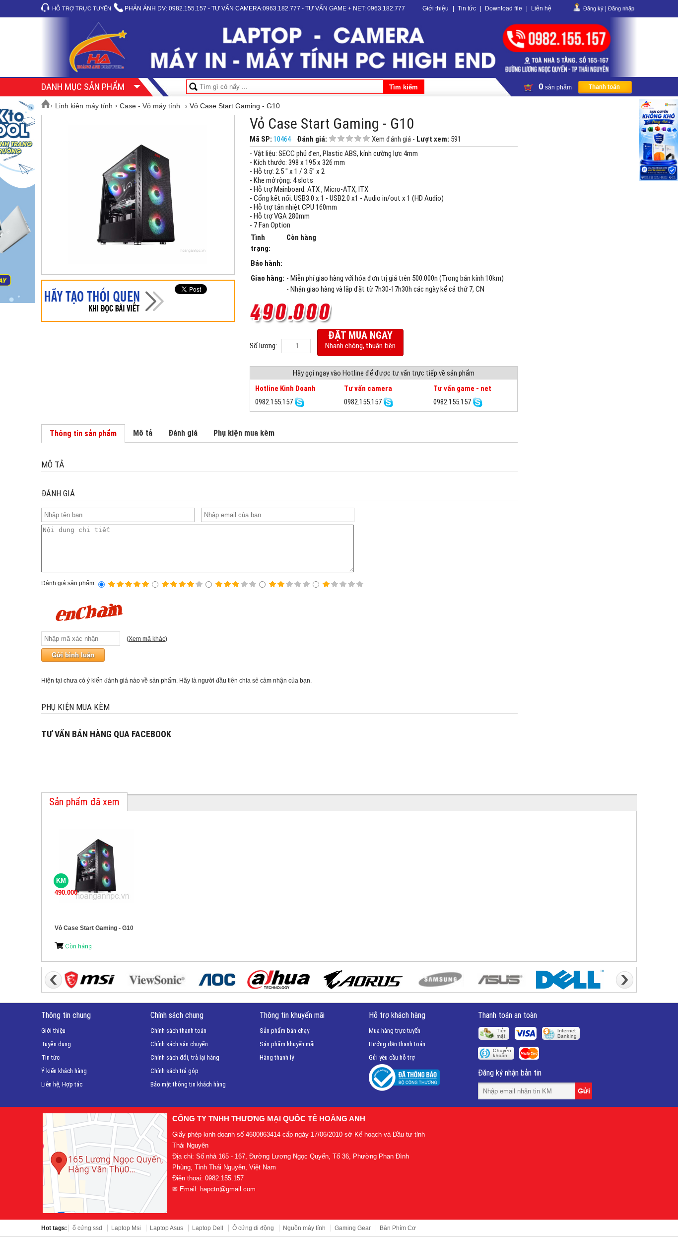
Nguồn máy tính (304, 1228)
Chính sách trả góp (174, 1071)
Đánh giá (183, 433)
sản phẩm (556, 86)
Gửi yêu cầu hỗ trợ (392, 1057)
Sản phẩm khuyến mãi (287, 1044)
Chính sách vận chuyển (179, 1044)
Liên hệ (541, 8)
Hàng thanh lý (277, 1057)
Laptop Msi (126, 1228)
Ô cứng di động (253, 1228)
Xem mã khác (147, 638)
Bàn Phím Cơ (398, 1228)
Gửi (584, 1090)
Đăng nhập (621, 8)
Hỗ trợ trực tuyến (81, 8)
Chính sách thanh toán (178, 1030)
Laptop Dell (207, 1228)
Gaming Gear (353, 1228)
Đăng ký (593, 8)
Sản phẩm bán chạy (284, 1030)
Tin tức (467, 8)
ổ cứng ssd (87, 1228)
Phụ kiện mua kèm (243, 433)
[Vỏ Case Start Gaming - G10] (138, 194)
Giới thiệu (435, 8)
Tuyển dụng (56, 1044)
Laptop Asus (166, 1228)
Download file (503, 8)
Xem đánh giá (391, 139)
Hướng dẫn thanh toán (397, 1044)
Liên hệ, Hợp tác (61, 1084)
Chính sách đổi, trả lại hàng (184, 1057)
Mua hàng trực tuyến (394, 1030)
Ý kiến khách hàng (64, 1071)
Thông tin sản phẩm (83, 433)
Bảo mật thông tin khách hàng (188, 1084)
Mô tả (142, 433)
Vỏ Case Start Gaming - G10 (94, 928)
